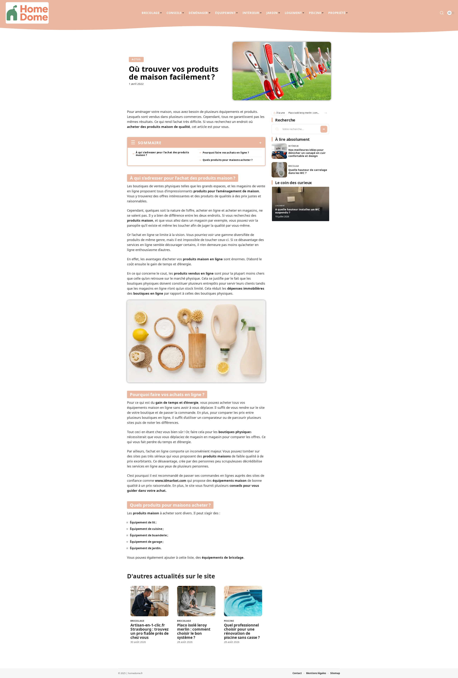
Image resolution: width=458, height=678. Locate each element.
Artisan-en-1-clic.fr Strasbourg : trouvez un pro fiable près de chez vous (149, 631)
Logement (280, 205)
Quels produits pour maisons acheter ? (228, 160)
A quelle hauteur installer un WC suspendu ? (297, 211)
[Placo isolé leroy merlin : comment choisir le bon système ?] (196, 601)
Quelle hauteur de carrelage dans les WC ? (307, 171)
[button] (325, 113)
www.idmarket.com (170, 480)
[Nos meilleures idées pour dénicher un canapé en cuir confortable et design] (279, 151)
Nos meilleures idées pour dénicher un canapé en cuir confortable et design (307, 153)
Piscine (229, 621)
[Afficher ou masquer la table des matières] (211, 143)
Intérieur (293, 146)
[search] (442, 13)
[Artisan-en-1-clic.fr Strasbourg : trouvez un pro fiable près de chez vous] (149, 601)
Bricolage (137, 621)
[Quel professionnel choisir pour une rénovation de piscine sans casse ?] (243, 601)
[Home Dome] (27, 12)
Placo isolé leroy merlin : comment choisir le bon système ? (193, 631)
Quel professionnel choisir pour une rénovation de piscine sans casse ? (242, 631)
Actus (136, 59)
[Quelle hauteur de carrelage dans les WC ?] (279, 169)
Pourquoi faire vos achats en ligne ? (226, 152)
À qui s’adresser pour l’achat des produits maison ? (162, 154)
